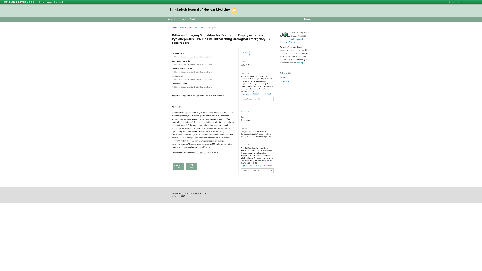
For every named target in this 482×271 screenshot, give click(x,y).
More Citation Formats (251, 99)
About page (302, 62)
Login (460, 2)
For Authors (284, 81)
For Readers (284, 77)
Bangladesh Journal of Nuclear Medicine (199, 9)
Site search (58, 2)
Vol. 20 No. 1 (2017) (196, 27)
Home (41, 2)
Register (452, 2)
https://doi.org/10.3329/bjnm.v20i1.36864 (257, 94)
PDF (246, 53)
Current (171, 19)
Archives (182, 19)
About (49, 2)
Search (309, 19)
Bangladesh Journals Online (19, 1)
